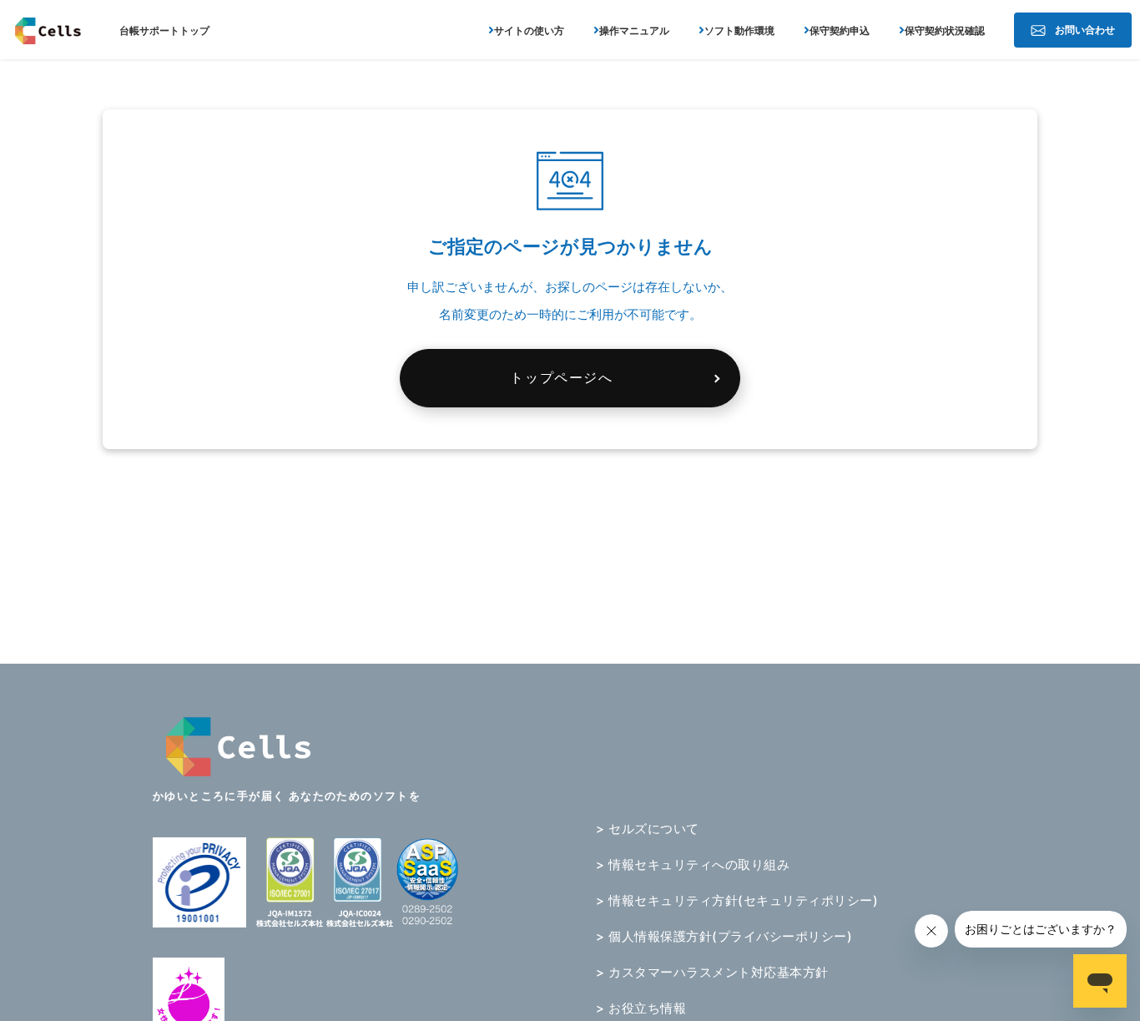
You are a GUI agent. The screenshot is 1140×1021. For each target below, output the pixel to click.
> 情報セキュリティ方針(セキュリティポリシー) (737, 900)
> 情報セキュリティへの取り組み (692, 864)
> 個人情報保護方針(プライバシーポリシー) (724, 936)
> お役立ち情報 (641, 1008)
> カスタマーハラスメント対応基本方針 (712, 972)
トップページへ (561, 377)
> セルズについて (647, 829)
